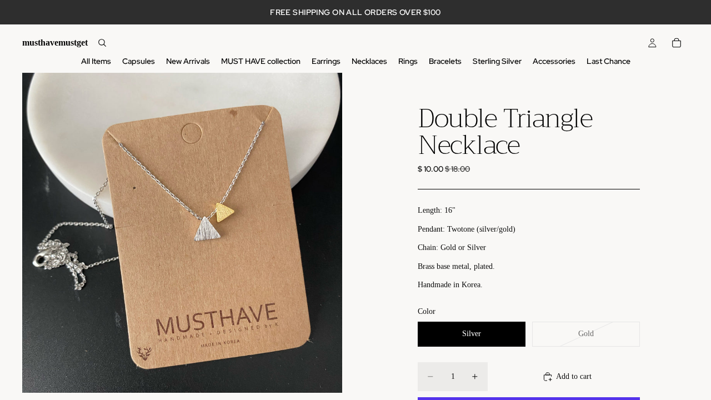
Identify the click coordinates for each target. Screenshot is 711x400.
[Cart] (676, 43)
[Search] (102, 43)
